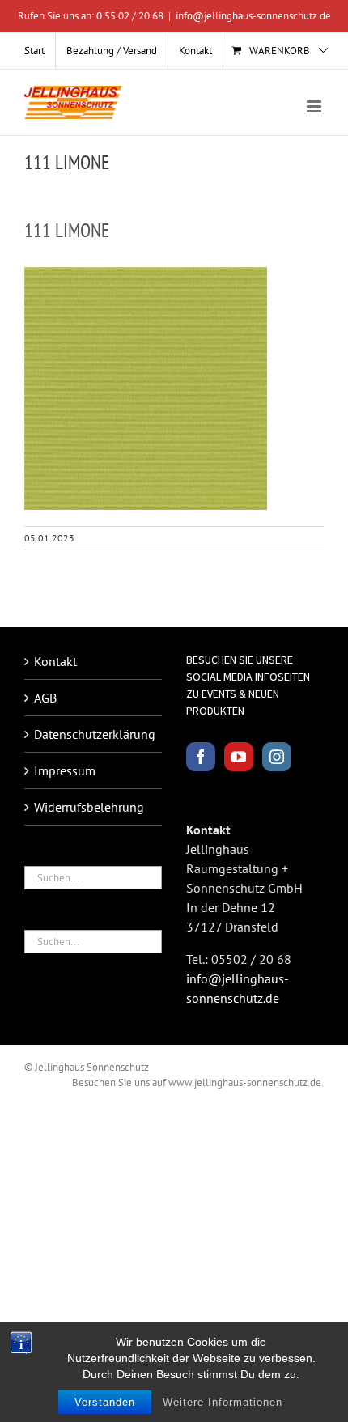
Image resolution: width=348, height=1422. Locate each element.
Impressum (64, 770)
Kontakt (55, 661)
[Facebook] (200, 756)
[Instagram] (276, 756)
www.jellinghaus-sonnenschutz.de (244, 1082)
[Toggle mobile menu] (315, 106)
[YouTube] (238, 756)
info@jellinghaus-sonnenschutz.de (253, 16)
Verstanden (104, 1402)
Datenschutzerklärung (94, 734)
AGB (45, 698)
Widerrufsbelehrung (89, 807)
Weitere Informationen (222, 1402)
